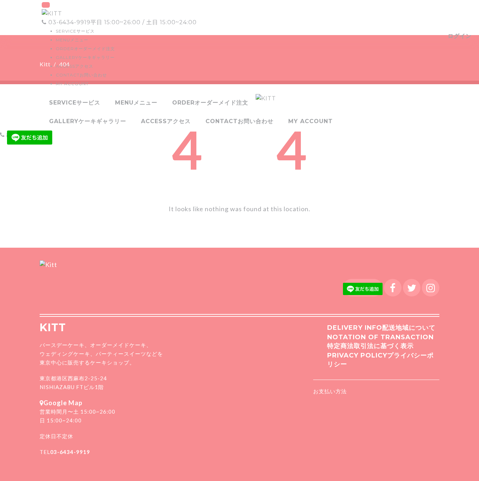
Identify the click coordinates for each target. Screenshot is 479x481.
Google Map (62, 403)
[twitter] (411, 287)
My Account (72, 83)
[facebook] (393, 287)
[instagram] (430, 287)
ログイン (460, 36)
